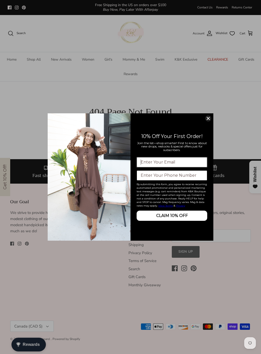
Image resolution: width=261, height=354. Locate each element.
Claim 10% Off (172, 215)
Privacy (180, 205)
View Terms (165, 205)
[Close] (208, 118)
